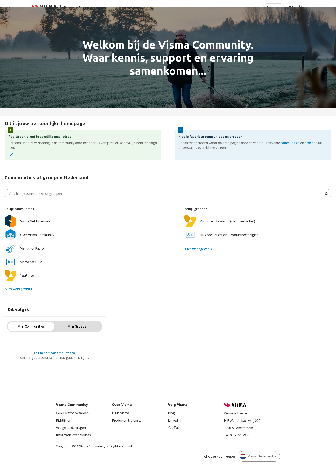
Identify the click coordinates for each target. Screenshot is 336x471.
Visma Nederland (260, 456)
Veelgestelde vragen (71, 428)
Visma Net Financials (35, 221)
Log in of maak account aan (54, 353)
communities (290, 143)
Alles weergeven (17, 289)
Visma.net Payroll (32, 248)
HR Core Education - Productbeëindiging (229, 235)
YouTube (174, 428)
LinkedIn (174, 420)
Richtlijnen (63, 420)
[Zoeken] (326, 194)
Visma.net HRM (31, 262)
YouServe (27, 276)
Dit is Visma (120, 413)
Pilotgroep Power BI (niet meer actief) (227, 221)
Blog (171, 413)
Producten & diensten (128, 420)
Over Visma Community (37, 235)
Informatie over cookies (73, 435)
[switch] (54, 326)
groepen (311, 143)
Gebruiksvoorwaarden (72, 413)
